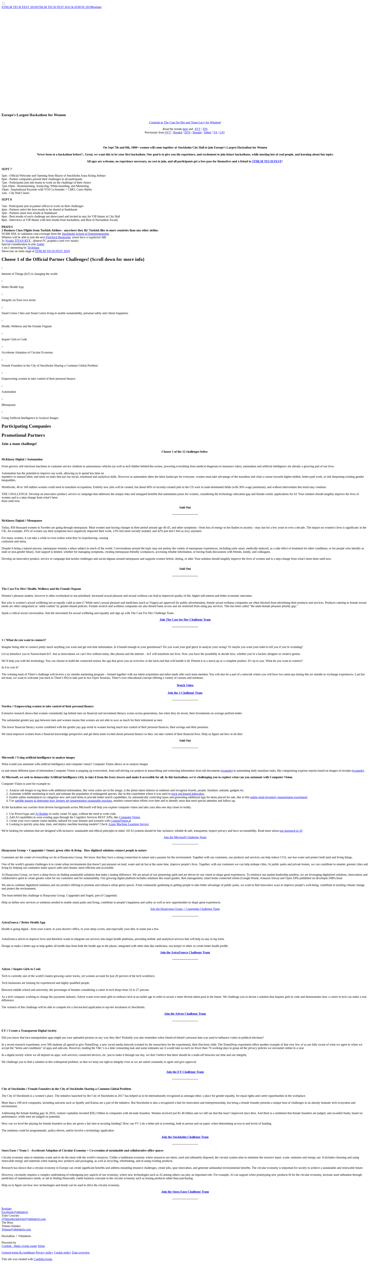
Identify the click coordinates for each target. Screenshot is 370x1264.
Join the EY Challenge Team (185, 1071)
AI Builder (41, 813)
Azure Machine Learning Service (128, 824)
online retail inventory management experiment (278, 797)
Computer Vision (129, 817)
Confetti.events (43, 1259)
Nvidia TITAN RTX (18, 240)
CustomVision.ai (121, 820)
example (227, 770)
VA (215, 132)
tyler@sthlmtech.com (33, 1219)
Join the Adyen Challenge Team (185, 1013)
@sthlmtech (20, 1212)
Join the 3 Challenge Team (185, 692)
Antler (40, 244)
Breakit (177, 132)
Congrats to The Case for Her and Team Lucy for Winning (184, 122)
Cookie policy (62, 1252)
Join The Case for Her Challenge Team (185, 619)
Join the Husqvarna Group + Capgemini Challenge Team (185, 909)
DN (205, 129)
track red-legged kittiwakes (187, 793)
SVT (198, 129)
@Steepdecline (11, 1219)
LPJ (222, 132)
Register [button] (7, 1208)
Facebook (7, 1212)
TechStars (33, 247)
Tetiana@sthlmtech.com (16, 1229)
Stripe (41, 1246)
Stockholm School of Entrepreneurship (85, 233)
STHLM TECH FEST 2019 (52, 251)
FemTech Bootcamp (58, 237)
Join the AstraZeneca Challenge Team (185, 952)
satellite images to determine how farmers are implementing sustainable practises (63, 800)
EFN (187, 132)
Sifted (207, 132)
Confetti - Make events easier (19, 1246)
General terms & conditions (18, 1252)
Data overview (81, 1252)
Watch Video (185, 685)
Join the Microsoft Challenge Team (185, 837)
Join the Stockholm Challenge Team (185, 1137)
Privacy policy (44, 1252)
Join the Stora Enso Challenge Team (185, 1191)
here (185, 129)
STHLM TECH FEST (267, 161)
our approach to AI (290, 830)
